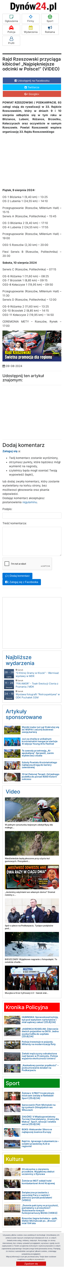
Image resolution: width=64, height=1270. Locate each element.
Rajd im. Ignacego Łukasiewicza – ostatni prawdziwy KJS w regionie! (40, 1144)
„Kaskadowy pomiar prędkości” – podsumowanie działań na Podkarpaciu (40, 1068)
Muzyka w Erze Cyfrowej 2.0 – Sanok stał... (26, 993)
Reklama (50, 32)
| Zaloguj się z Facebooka (23, 582)
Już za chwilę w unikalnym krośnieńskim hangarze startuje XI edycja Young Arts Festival (39, 741)
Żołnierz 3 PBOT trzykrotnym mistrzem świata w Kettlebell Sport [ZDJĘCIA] (38, 1096)
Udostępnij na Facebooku (33, 80)
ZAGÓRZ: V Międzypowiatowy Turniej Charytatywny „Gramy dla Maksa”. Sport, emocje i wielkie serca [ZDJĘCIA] (40, 1120)
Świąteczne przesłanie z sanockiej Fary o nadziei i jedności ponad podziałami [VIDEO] (37, 1196)
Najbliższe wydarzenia (20, 660)
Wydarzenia (30, 32)
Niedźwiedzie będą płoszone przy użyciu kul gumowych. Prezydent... (27, 859)
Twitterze (33, 87)
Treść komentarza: (14, 523)
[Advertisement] (27, 160)
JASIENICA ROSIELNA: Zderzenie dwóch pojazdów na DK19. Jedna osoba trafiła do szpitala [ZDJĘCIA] (40, 1032)
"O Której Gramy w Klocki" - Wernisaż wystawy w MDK (37, 673)
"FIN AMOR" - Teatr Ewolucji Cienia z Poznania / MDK (37, 683)
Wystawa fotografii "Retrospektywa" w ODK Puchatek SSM (38, 694)
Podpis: (7, 509)
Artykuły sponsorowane (24, 714)
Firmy (30, 21)
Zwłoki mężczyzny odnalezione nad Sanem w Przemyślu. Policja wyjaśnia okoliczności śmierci (40, 1056)
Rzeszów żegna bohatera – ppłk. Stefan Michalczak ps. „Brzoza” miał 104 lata (40, 1221)
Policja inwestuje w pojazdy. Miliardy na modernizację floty (39, 1043)
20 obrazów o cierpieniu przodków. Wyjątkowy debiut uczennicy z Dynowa (38, 1172)
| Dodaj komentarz (19, 575)
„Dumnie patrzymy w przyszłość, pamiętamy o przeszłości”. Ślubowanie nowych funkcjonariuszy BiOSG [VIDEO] (40, 1209)
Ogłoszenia (11, 21)
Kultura (14, 1159)
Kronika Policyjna (27, 1007)
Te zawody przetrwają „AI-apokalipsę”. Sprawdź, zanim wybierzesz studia (38, 753)
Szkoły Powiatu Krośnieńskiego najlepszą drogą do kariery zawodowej (39, 765)
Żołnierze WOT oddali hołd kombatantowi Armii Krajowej (38, 1182)
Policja (11, 32)
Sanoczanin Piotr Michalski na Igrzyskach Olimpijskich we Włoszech (38, 1107)
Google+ (33, 94)
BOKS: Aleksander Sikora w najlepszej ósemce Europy (37, 1130)
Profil (11, 43)
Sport (50, 21)
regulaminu (29, 502)
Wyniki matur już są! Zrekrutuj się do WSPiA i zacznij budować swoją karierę (40, 729)
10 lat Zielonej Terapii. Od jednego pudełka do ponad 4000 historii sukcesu (40, 777)
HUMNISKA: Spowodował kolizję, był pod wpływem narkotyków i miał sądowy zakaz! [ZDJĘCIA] (40, 1019)
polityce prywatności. (36, 1259)
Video (13, 791)
